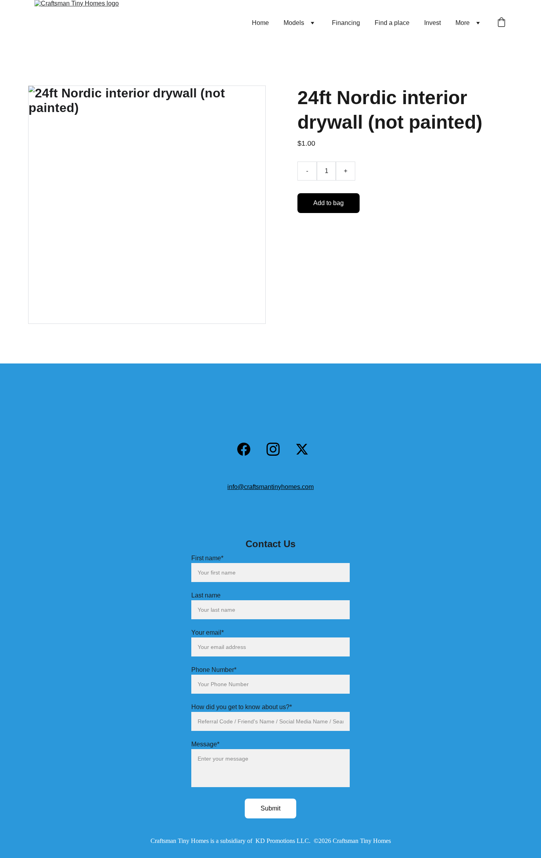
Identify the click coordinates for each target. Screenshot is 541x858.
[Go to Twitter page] (302, 449)
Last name (206, 595)
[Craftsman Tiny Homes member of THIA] (148, 407)
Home (260, 22)
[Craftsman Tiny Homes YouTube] (212, 452)
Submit (270, 808)
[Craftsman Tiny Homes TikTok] (331, 453)
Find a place (392, 22)
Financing (346, 22)
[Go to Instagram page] (277, 449)
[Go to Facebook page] (247, 449)
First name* (207, 558)
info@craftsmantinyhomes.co (268, 486)
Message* (205, 744)
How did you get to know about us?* (241, 707)
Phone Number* (213, 669)
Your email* (207, 632)
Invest (432, 22)
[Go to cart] (501, 23)
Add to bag (328, 203)
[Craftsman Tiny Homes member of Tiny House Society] (194, 407)
